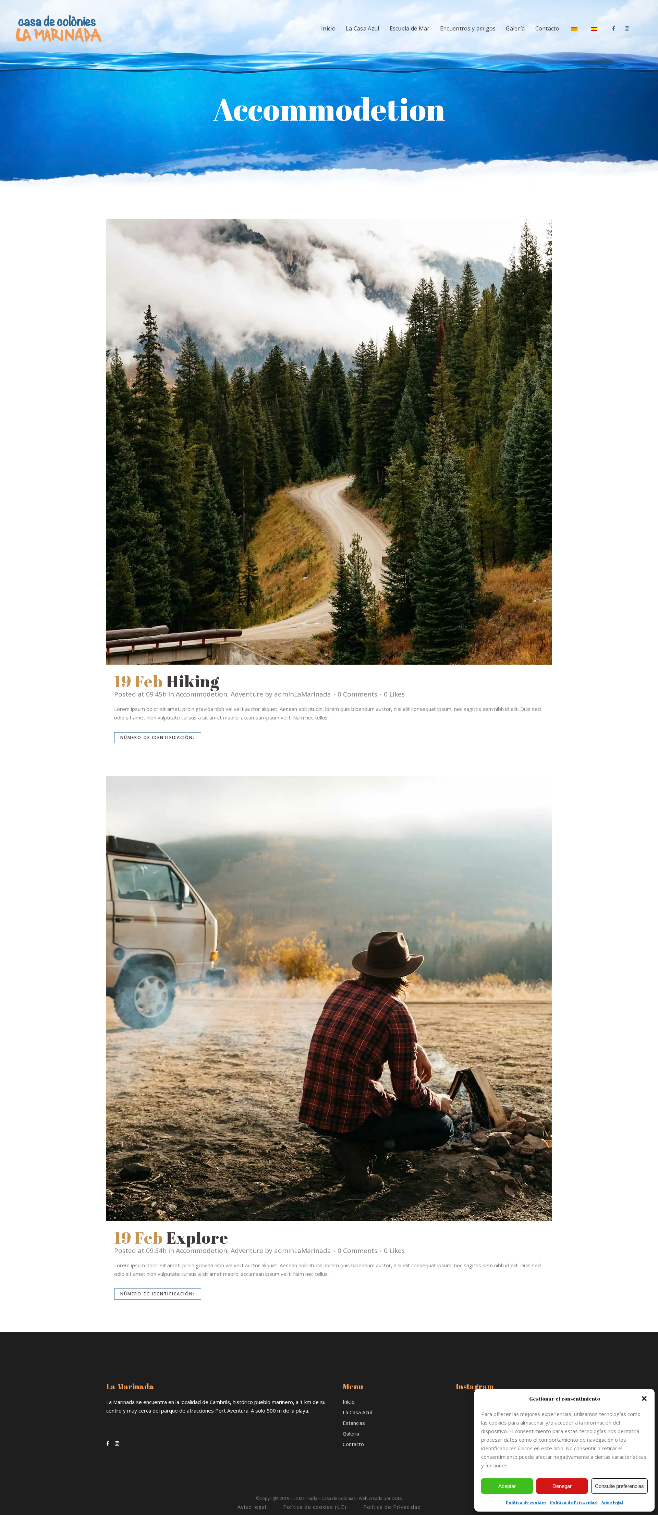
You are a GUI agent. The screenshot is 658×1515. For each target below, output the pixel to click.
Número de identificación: (157, 737)
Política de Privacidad (574, 1502)
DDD (396, 1498)
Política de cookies (526, 1502)
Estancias (354, 1422)
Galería (351, 1433)
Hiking (193, 681)
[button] (644, 1398)
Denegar (562, 1486)
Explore (197, 1237)
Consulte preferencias (619, 1486)
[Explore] (329, 998)
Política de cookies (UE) (314, 1506)
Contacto (353, 1444)
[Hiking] (329, 442)
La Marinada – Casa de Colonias (324, 1498)
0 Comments (357, 694)
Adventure (247, 694)
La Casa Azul (357, 1412)
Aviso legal (612, 1502)
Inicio (349, 1401)
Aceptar (507, 1486)
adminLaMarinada (302, 694)
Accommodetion (201, 694)
